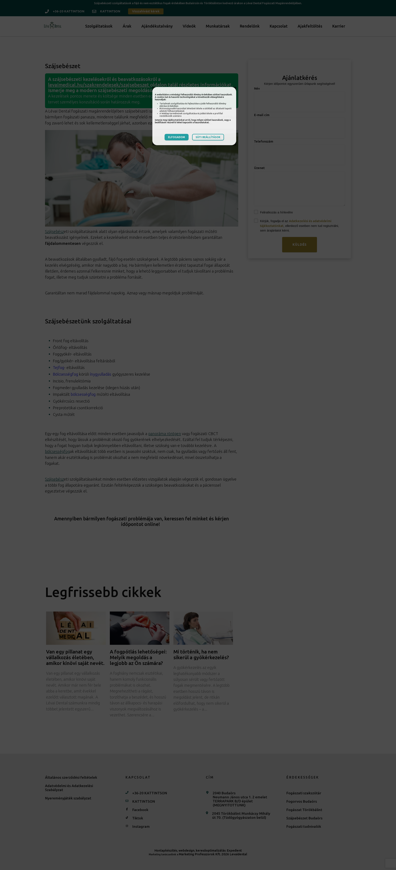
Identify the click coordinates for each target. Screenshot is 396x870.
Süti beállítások (208, 137)
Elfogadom (176, 137)
